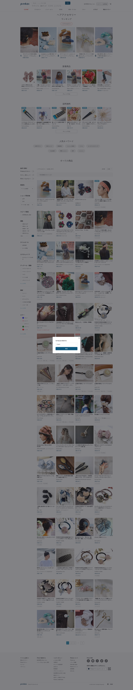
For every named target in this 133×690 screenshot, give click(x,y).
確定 (66, 348)
